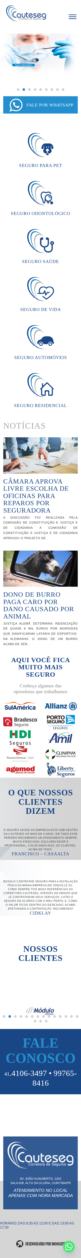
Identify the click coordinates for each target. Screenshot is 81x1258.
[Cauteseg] (33, 13)
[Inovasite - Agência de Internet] (40, 1243)
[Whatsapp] (69, 1247)
